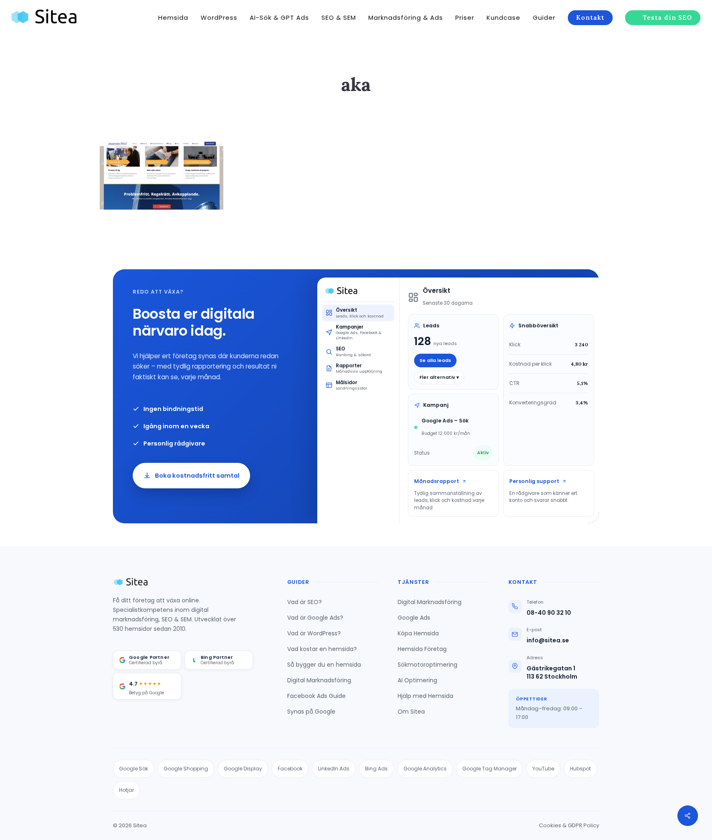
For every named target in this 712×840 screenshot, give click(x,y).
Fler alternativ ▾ (439, 377)
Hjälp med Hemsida (425, 696)
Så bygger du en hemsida (324, 664)
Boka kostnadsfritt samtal (197, 475)
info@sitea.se (548, 640)
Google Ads (414, 618)
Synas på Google (311, 711)
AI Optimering (417, 680)
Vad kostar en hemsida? (322, 649)
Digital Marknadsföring (319, 680)
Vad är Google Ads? (315, 618)
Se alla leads (435, 360)
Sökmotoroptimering (427, 664)
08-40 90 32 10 (549, 613)
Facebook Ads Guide (316, 696)
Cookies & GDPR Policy (569, 825)
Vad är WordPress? (314, 633)
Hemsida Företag (422, 649)
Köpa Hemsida (418, 633)
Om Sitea (411, 711)
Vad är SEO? (304, 602)
